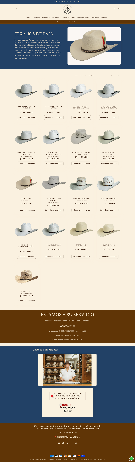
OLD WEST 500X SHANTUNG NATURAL (26, 246)
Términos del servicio (85, 459)
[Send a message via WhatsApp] (131, 458)
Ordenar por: (78, 76)
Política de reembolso (55, 459)
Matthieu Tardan (40, 459)
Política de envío (99, 459)
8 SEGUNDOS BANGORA (81, 152)
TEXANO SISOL (26, 291)
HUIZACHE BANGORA (109, 199)
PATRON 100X (81, 245)
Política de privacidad (70, 459)
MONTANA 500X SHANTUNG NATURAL (108, 107)
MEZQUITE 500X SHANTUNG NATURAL (81, 107)
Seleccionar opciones (26, 117)
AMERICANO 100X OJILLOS (108, 153)
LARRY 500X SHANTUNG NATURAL (54, 107)
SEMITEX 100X (26, 199)
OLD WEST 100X (109, 245)
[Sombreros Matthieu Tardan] (67, 402)
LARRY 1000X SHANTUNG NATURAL (26, 107)
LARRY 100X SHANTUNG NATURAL (26, 153)
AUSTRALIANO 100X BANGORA (53, 199)
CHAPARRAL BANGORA (81, 199)
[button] (17, 9)
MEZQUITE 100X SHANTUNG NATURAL (54, 153)
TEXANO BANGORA (54, 245)
